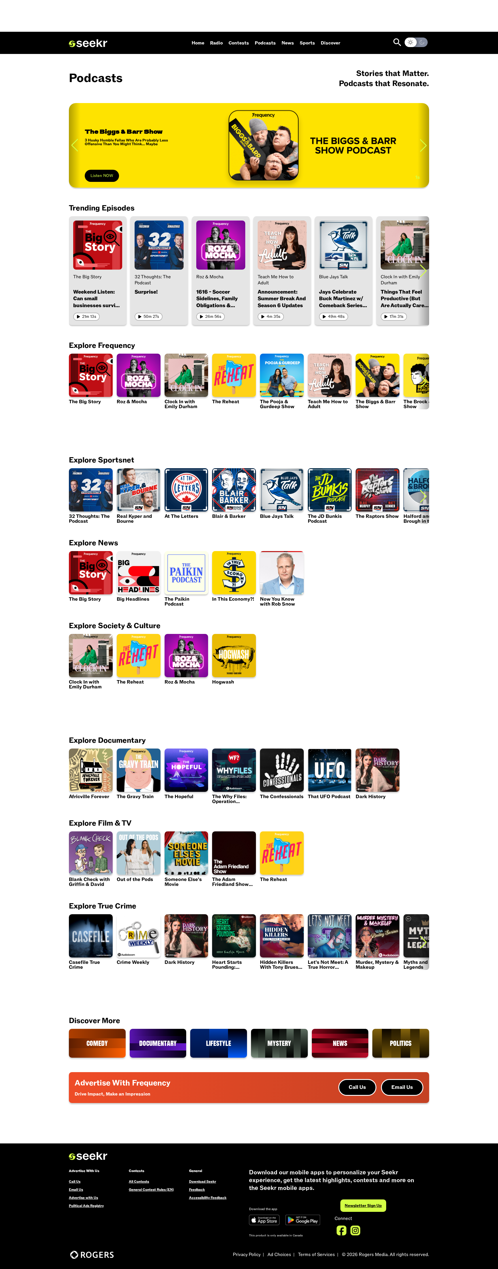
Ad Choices (279, 1254)
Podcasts (265, 43)
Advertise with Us (83, 1197)
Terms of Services (316, 1254)
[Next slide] (423, 270)
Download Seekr (202, 1181)
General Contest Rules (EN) (151, 1189)
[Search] (397, 42)
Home (198, 43)
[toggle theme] (416, 42)
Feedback (197, 1189)
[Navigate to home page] (88, 43)
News (288, 43)
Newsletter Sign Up (363, 1205)
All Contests (139, 1181)
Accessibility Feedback (208, 1197)
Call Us (357, 1087)
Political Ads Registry (86, 1205)
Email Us (402, 1087)
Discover (330, 43)
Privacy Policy (247, 1254)
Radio (216, 43)
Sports (307, 43)
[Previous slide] (74, 145)
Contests (239, 43)
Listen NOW (101, 175)
